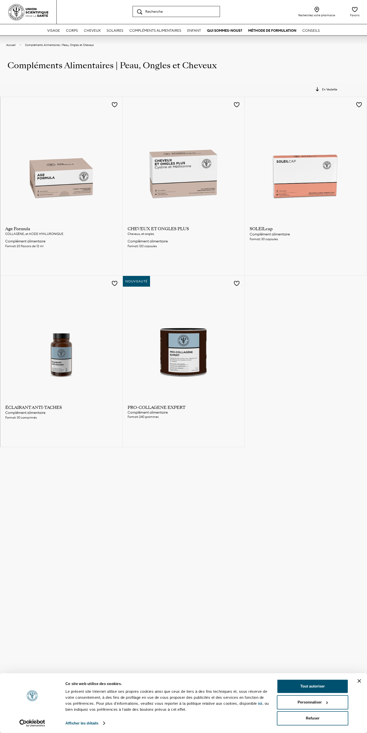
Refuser (313, 718)
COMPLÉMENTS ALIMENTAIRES (155, 30)
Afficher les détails (81, 723)
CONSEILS (311, 30)
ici (260, 703)
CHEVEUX (92, 30)
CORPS (72, 30)
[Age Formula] (61, 158)
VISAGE (53, 30)
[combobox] (176, 11)
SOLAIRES (115, 30)
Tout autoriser (312, 686)
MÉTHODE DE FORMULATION (272, 30)
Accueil (11, 45)
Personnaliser (310, 702)
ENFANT (194, 30)
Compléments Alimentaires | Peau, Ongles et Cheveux (59, 45)
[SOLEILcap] (306, 158)
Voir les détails (61, 263)
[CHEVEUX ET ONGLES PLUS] (184, 158)
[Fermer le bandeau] (359, 681)
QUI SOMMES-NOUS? (224, 30)
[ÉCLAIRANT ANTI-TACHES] (61, 337)
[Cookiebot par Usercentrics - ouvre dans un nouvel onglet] (32, 723)
